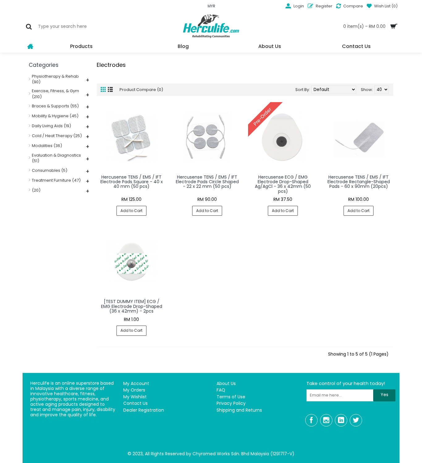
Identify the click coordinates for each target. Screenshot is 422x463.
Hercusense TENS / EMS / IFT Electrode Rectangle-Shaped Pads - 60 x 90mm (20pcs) (358, 182)
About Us (226, 384)
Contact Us (135, 403)
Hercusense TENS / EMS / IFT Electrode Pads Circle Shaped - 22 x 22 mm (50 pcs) (207, 182)
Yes (384, 395)
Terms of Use (231, 397)
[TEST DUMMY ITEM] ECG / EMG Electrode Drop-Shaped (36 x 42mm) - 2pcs (131, 306)
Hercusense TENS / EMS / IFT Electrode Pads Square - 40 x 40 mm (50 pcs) (131, 182)
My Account (136, 384)
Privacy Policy (231, 403)
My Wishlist (135, 397)
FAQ (221, 390)
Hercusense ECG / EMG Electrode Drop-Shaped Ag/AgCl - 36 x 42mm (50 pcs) (283, 184)
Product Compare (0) (141, 90)
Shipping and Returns (239, 410)
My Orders (134, 390)
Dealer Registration (143, 410)
